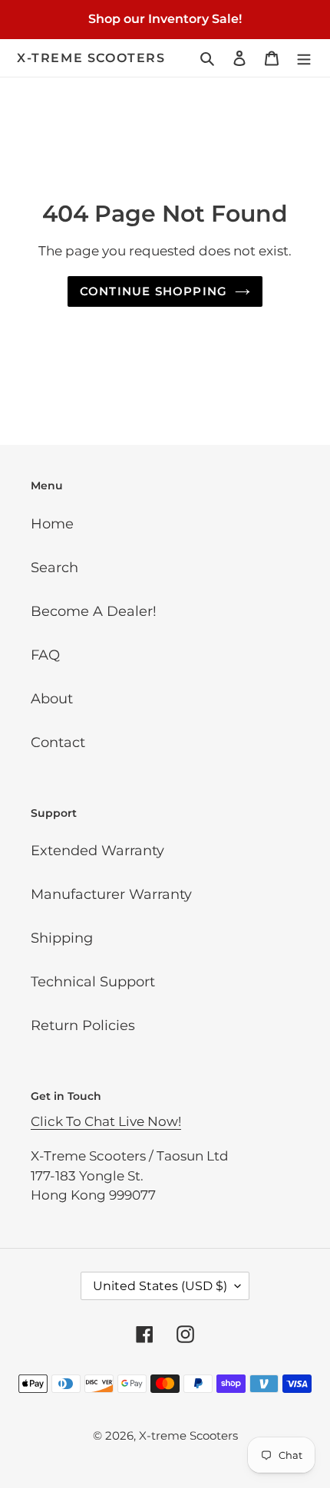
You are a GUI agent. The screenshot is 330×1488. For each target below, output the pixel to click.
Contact (58, 742)
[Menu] (304, 58)
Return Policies (83, 1025)
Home (52, 523)
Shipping (62, 938)
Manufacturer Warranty (111, 894)
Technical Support (93, 981)
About (52, 698)
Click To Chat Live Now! (106, 1121)
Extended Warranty (97, 850)
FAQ (45, 655)
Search (54, 567)
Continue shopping (154, 291)
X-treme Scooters (91, 58)
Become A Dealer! (94, 611)
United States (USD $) (160, 1286)
